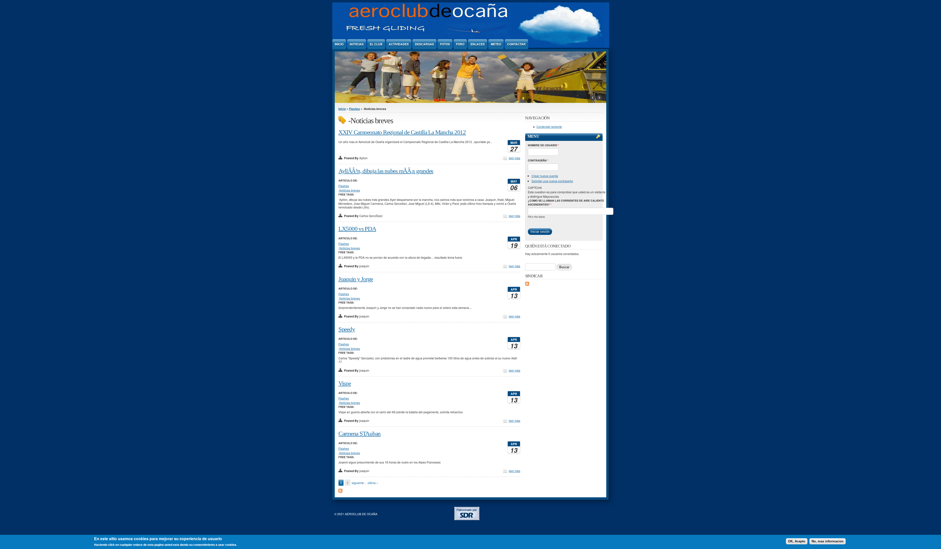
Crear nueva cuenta (545, 176)
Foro (460, 44)
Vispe (344, 383)
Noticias (357, 44)
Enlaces (477, 44)
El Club (376, 44)
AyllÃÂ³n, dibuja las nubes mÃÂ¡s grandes (385, 171)
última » (373, 483)
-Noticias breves (349, 190)
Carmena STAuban (359, 433)
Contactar (516, 44)
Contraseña (538, 160)
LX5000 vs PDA (357, 228)
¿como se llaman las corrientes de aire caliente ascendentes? (566, 202)
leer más (514, 158)
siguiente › (359, 483)
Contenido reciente (549, 126)
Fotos (445, 44)
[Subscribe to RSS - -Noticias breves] (340, 491)
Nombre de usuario (543, 145)
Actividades (399, 44)
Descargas (424, 44)
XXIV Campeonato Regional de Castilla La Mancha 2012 (402, 132)
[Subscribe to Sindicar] (527, 284)
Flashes (354, 109)
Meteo (496, 44)
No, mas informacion (827, 541)
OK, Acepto (796, 541)
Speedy (346, 329)
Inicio (339, 44)
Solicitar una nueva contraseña (552, 181)
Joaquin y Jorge (355, 279)
